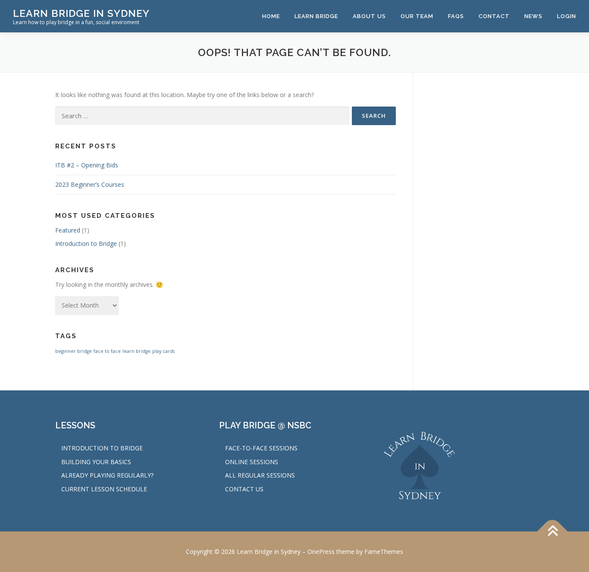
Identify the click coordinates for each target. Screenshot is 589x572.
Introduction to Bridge (86, 243)
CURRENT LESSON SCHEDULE (104, 489)
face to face (107, 351)
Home (271, 16)
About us (369, 16)
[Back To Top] (552, 531)
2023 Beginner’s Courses (89, 184)
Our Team (417, 16)
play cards (163, 351)
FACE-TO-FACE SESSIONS (261, 448)
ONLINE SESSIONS (251, 462)
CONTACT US (244, 489)
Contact (494, 16)
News (533, 16)
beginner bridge (73, 351)
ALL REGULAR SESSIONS (260, 475)
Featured (67, 230)
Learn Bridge (316, 16)
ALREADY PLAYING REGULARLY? (107, 475)
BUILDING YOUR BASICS (96, 462)
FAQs (456, 16)
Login (566, 16)
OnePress (321, 551)
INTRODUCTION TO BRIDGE (102, 448)
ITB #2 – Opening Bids (86, 165)
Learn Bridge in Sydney (81, 13)
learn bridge (136, 351)
